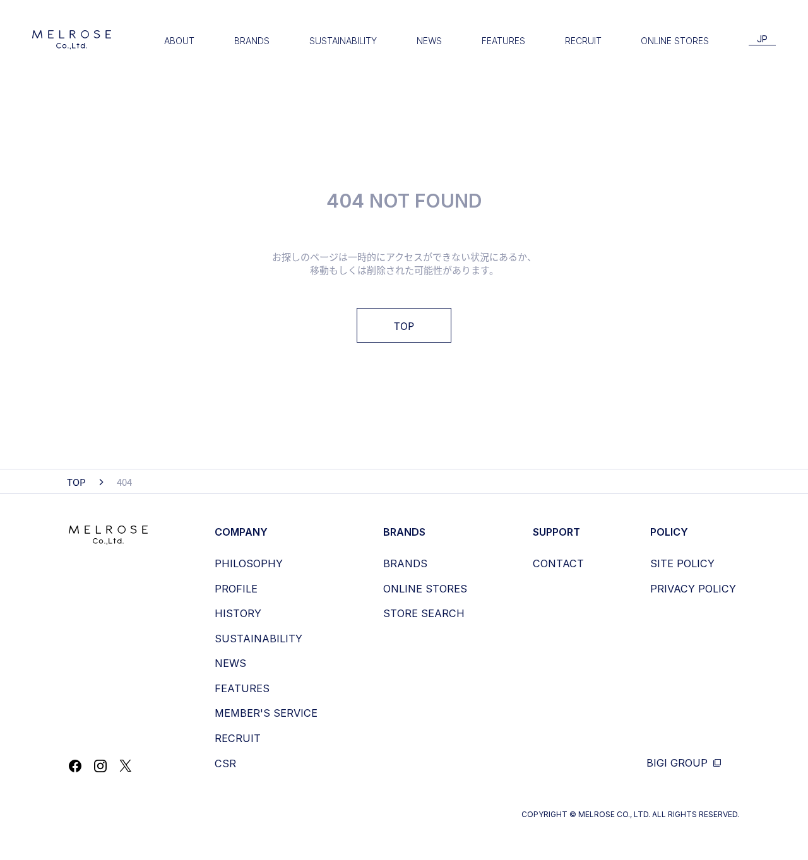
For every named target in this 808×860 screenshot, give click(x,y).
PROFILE (236, 588)
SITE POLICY (682, 563)
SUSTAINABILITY (343, 41)
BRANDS (252, 41)
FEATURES (503, 41)
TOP (404, 325)
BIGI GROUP (678, 763)
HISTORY (238, 613)
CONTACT (558, 563)
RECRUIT (583, 41)
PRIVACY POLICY (693, 588)
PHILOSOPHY (249, 563)
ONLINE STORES (675, 41)
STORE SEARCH (424, 613)
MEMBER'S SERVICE (266, 713)
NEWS (429, 41)
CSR (225, 763)
